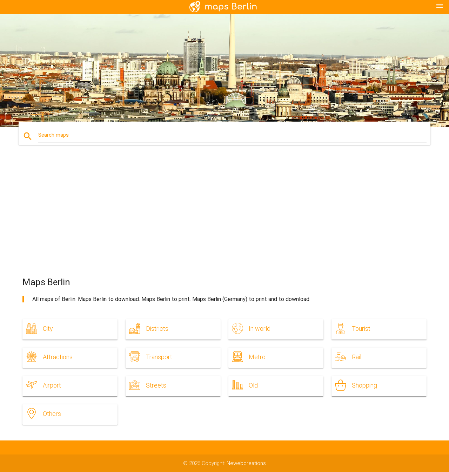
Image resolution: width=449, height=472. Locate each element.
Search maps (53, 135)
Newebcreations (246, 463)
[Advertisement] (224, 217)
